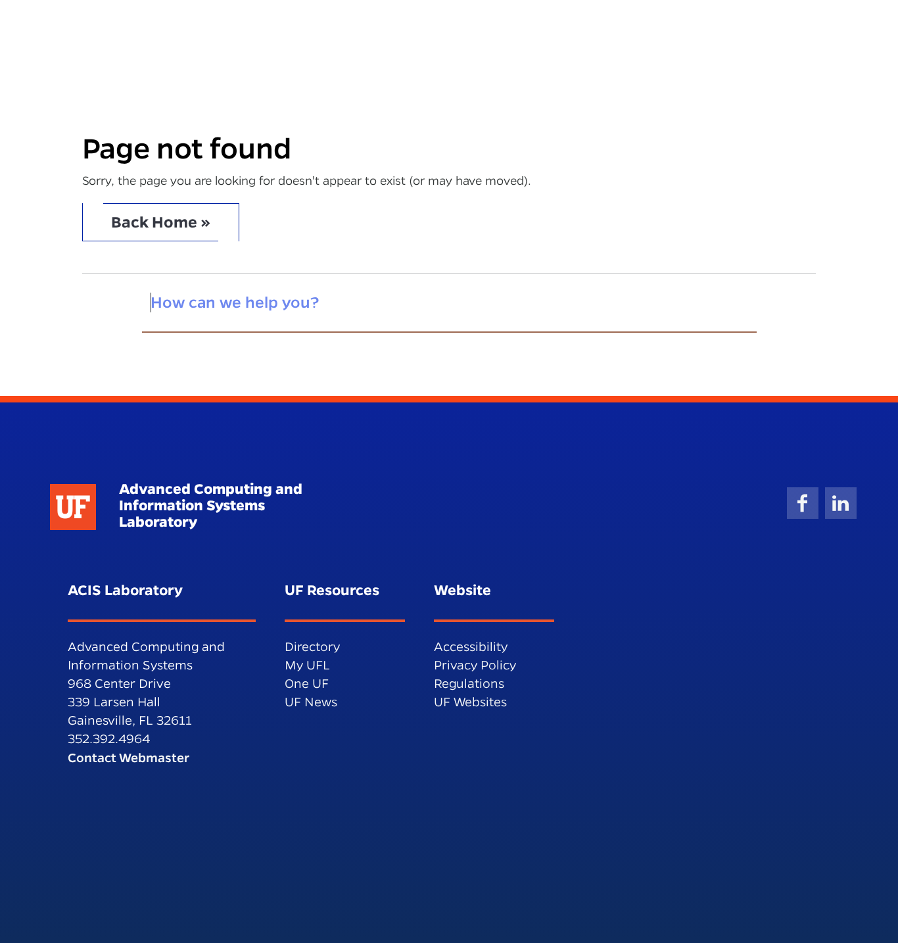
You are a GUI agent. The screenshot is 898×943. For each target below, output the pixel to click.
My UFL (307, 665)
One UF (307, 683)
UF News (311, 702)
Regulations (469, 683)
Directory (312, 646)
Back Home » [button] (160, 222)
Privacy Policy (475, 665)
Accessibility (471, 646)
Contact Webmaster (128, 757)
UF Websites (470, 702)
